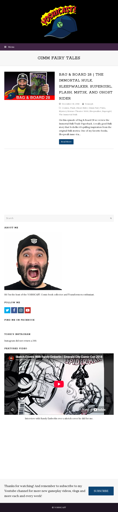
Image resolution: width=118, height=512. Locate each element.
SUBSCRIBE (101, 491)
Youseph (89, 104)
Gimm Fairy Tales (97, 108)
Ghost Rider (82, 108)
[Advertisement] (24, 189)
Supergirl (106, 111)
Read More (66, 141)
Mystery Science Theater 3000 (73, 111)
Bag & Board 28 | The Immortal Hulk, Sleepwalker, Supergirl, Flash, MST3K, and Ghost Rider (86, 86)
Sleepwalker (95, 111)
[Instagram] (21, 310)
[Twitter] (7, 310)
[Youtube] (28, 310)
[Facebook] (14, 310)
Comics (65, 108)
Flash (72, 108)
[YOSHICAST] (59, 21)
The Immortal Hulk (68, 114)
